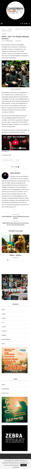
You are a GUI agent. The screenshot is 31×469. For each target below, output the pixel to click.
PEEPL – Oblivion (15, 255)
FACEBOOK (5, 151)
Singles (10, 29)
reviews (4, 318)
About (3, 384)
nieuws (4, 314)
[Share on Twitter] (16, 167)
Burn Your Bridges (8, 160)
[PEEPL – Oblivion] (15, 244)
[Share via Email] (18, 167)
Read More (16, 467)
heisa (17, 160)
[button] (3, 247)
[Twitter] (22, 23)
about (3, 343)
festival (4, 326)
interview (4, 331)
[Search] (29, 23)
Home (3, 29)
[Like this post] (13, 167)
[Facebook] (11, 457)
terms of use (5, 393)
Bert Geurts (10, 40)
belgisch (4, 335)
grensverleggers (6, 339)
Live (3, 322)
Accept (23, 465)
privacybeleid (5, 388)
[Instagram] (24, 23)
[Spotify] (26, 23)
